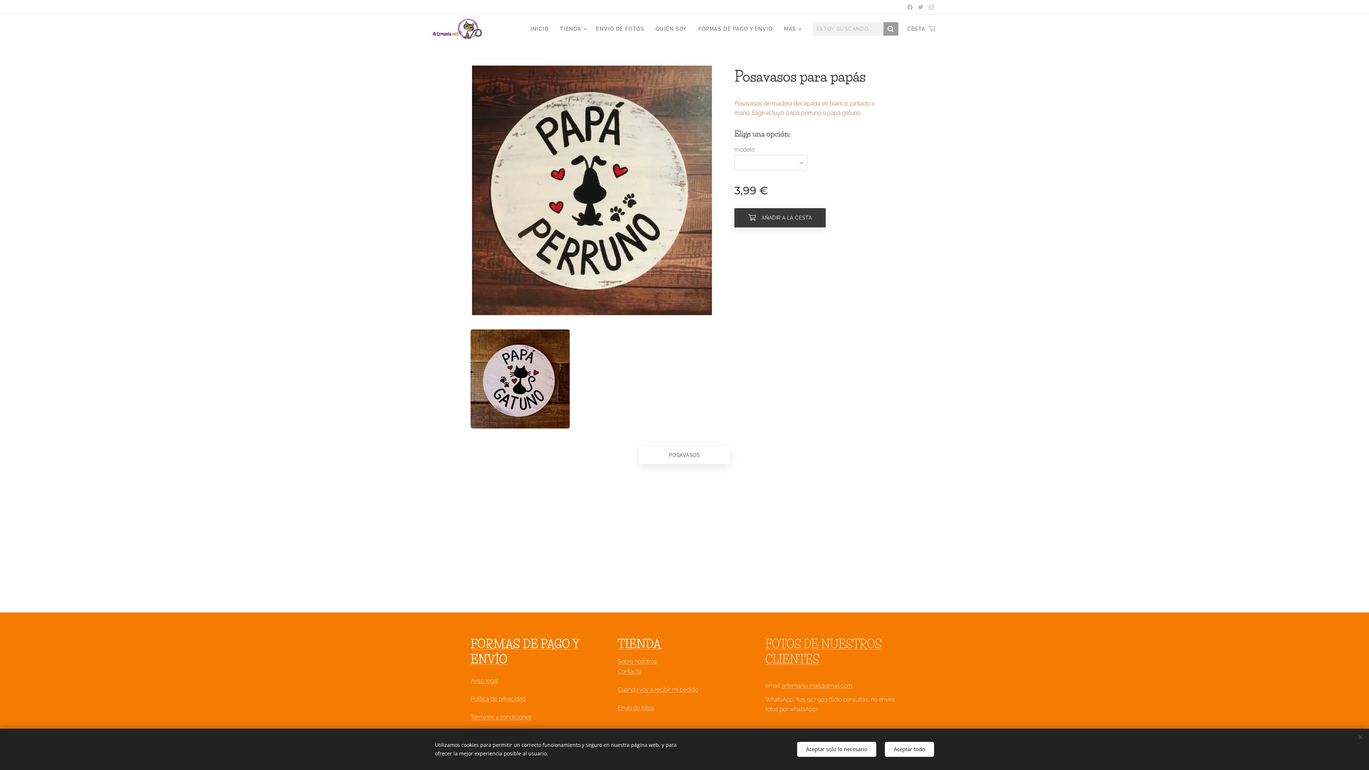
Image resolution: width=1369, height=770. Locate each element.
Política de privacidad (498, 698)
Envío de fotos (636, 707)
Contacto (629, 671)
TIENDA (639, 644)
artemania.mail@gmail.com (817, 685)
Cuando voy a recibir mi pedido (658, 689)
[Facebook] (910, 7)
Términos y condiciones (501, 717)
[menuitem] (541, 29)
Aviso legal (484, 680)
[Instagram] (931, 7)
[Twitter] (920, 7)
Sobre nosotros (637, 661)
